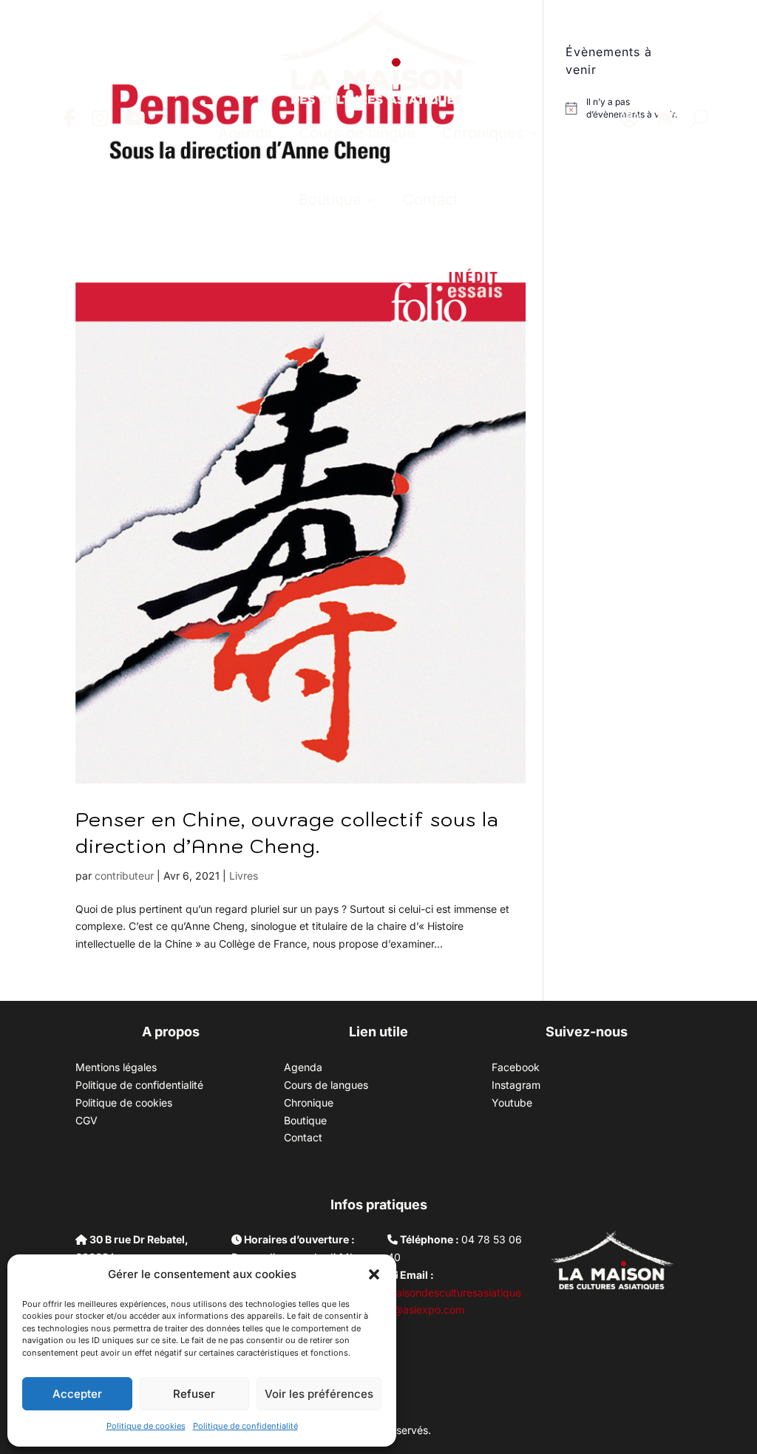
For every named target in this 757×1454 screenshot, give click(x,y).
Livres (243, 875)
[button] (374, 1274)
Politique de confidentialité (245, 1426)
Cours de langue (357, 133)
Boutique (330, 199)
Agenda (245, 133)
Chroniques (483, 133)
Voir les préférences (319, 1394)
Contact (430, 199)
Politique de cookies (146, 1426)
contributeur (124, 875)
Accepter (77, 1394)
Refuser (194, 1394)
